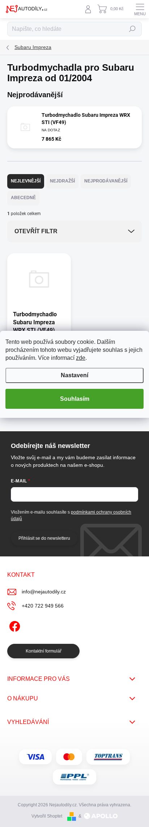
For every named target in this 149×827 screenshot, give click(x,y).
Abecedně (23, 197)
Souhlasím (74, 399)
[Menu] (140, 9)
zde (80, 358)
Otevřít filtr (36, 231)
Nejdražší (62, 181)
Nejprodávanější (105, 181)
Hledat (132, 29)
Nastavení (74, 375)
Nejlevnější (26, 181)
